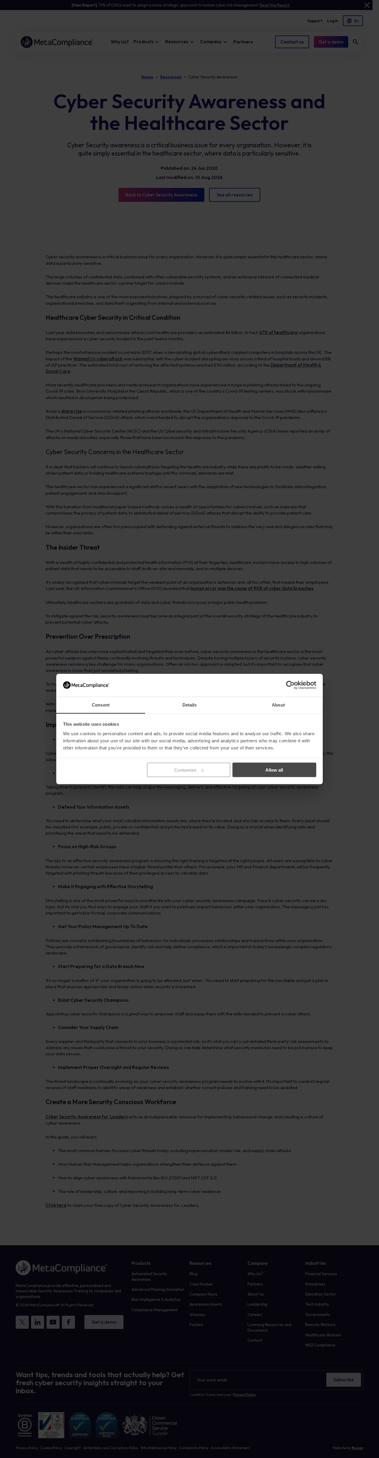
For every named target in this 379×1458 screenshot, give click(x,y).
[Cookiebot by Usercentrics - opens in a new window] (290, 685)
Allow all (274, 769)
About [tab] (278, 704)
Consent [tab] (101, 704)
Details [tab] (189, 704)
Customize (185, 769)
